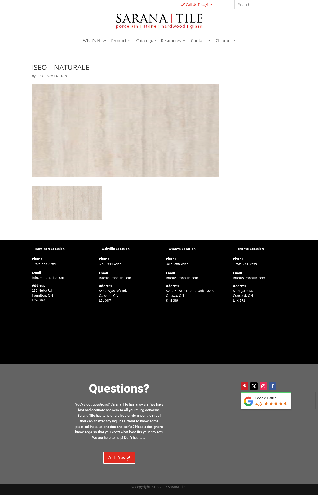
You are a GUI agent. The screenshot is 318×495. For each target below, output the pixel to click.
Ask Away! (119, 457)
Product (118, 41)
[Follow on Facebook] (272, 386)
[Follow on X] (254, 386)
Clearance (225, 41)
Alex (40, 76)
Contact (198, 41)
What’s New (94, 41)
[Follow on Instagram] (263, 386)
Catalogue (146, 41)
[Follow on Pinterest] (244, 386)
